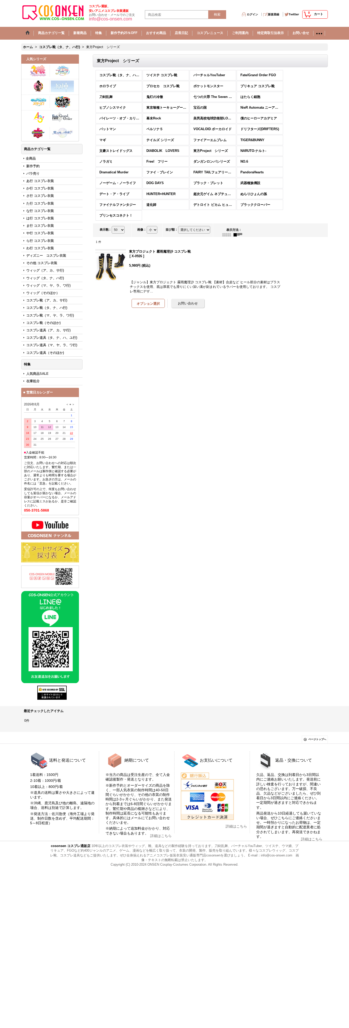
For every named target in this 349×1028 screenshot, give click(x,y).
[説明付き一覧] (239, 234)
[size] (50, 552)
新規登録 (273, 14)
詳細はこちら (161, 836)
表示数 (105, 229)
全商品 (31, 158)
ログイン (252, 14)
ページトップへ (317, 739)
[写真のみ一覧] (228, 234)
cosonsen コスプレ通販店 (70, 846)
